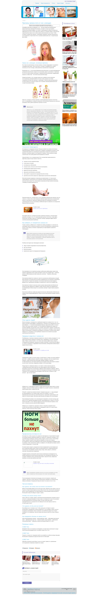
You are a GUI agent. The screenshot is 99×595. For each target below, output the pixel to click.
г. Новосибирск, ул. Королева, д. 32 (33, 588)
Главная (37, 3)
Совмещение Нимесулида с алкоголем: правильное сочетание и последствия (70, 67)
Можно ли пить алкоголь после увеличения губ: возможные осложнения (69, 96)
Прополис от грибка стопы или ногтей (45, 563)
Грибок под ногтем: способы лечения (43, 463)
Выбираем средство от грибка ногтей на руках (36, 563)
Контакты (68, 3)
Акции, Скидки (60, 3)
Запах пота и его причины (40, 208)
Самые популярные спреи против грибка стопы (55, 563)
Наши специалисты (45, 3)
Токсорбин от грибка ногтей (41, 350)
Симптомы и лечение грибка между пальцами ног (26, 563)
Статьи (53, 3)
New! (38, 4)
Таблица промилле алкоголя (68, 81)
